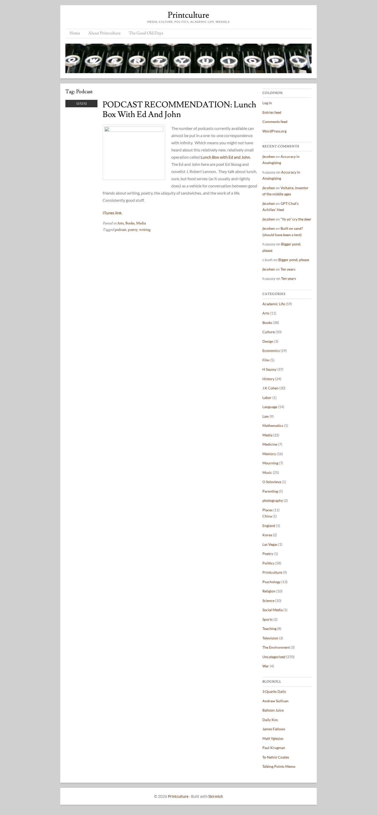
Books (130, 223)
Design (267, 341)
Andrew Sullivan (275, 701)
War (265, 666)
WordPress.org (274, 131)
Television (270, 638)
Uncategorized (273, 657)
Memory (269, 454)
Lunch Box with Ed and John (225, 157)
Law (265, 416)
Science (268, 600)
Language (269, 407)
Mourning (270, 463)
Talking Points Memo (278, 766)
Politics (268, 563)
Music (267, 472)
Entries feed (271, 112)
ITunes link (112, 212)
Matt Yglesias (272, 738)
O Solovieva (271, 482)
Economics (271, 350)
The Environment (276, 647)
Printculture (188, 15)
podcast (120, 229)
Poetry (267, 553)
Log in (267, 103)
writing (145, 229)
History (268, 379)
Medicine (269, 444)
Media (141, 223)
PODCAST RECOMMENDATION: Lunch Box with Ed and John (179, 109)
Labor (267, 397)
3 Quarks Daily (274, 691)
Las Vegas (269, 544)
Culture (268, 332)
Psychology (271, 582)
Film (266, 360)
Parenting (270, 491)
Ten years (288, 269)
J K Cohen (270, 388)
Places (267, 510)
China (267, 516)
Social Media (272, 610)
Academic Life (273, 304)
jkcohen (268, 156)
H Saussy (269, 369)
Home (75, 33)
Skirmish (215, 796)
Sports (267, 619)
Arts (120, 223)
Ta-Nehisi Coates (275, 757)
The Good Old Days (146, 33)
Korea (267, 535)
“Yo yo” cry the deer (296, 219)
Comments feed (274, 121)
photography (272, 500)
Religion (268, 591)
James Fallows (273, 729)
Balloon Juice (273, 710)
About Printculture (104, 33)
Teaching (269, 628)
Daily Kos (270, 719)
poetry (133, 229)
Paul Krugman (273, 747)
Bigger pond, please (293, 259)
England (268, 525)
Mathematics (272, 425)
